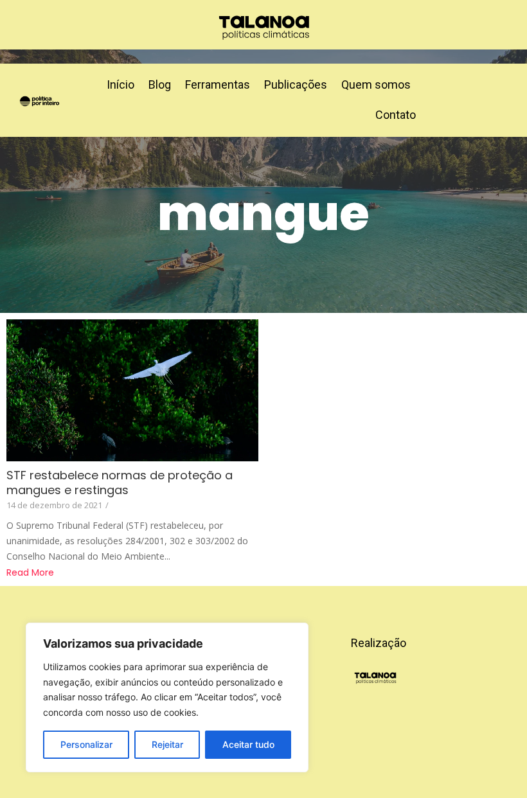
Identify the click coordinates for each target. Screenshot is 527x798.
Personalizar (86, 744)
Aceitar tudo (248, 744)
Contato (395, 114)
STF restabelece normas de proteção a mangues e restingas (119, 482)
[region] (167, 697)
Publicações (295, 84)
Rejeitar (167, 744)
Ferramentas (217, 84)
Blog (159, 84)
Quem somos (376, 84)
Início (120, 84)
